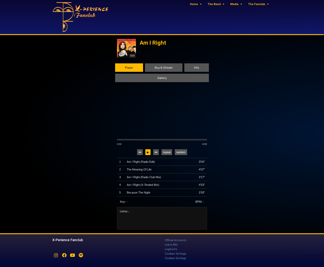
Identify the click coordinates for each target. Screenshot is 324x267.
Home (194, 4)
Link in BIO (171, 244)
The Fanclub (256, 4)
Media (234, 4)
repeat (167, 152)
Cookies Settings (175, 253)
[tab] (129, 67)
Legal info (171, 249)
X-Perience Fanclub (67, 240)
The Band (214, 4)
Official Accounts (175, 240)
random (181, 152)
